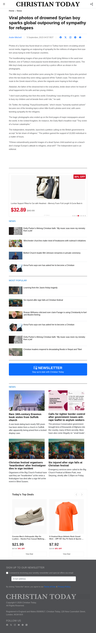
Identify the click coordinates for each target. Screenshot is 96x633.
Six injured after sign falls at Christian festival (65, 464)
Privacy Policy (64, 587)
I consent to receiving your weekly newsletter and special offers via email (41, 573)
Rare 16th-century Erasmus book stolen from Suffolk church (25, 417)
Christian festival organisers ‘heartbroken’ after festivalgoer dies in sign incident (27, 465)
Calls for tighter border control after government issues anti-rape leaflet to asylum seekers (66, 417)
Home (11, 11)
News (19, 11)
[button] (4, 4)
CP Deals (47, 215)
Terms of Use (50, 587)
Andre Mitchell (15, 37)
